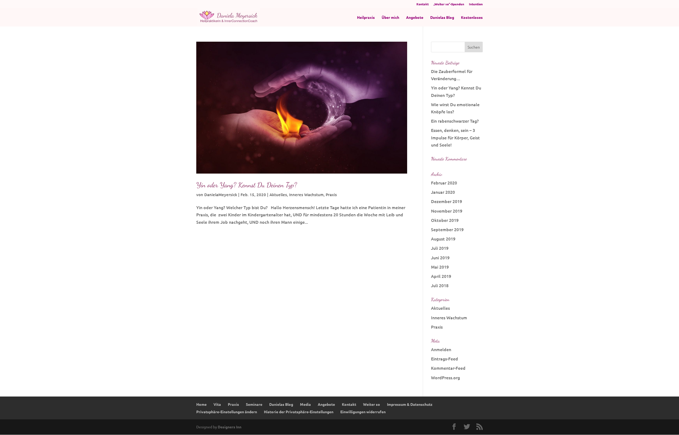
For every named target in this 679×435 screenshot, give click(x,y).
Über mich (390, 17)
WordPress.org (445, 377)
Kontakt (422, 4)
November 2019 (446, 211)
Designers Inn (229, 426)
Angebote (414, 17)
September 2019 (447, 229)
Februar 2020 (444, 183)
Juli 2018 (440, 285)
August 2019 (443, 239)
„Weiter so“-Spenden (448, 4)
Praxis (331, 194)
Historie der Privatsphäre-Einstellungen (298, 411)
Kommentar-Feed (448, 368)
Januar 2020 (443, 192)
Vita (217, 404)
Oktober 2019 (445, 220)
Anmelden (441, 349)
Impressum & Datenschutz (409, 404)
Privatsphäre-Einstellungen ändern (226, 411)
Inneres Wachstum (306, 194)
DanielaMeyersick (220, 194)
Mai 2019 (440, 267)
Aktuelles (278, 194)
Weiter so (371, 404)
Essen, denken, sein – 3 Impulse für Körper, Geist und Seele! (455, 137)
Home (201, 404)
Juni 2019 (440, 257)
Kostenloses (472, 17)
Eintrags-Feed (444, 358)
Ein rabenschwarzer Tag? (455, 121)
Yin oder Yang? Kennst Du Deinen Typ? (246, 185)
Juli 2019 (440, 248)
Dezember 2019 (446, 201)
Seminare (254, 404)
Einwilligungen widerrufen (363, 411)
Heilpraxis (366, 17)
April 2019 (441, 276)
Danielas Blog (442, 17)
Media (305, 404)
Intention (476, 4)
